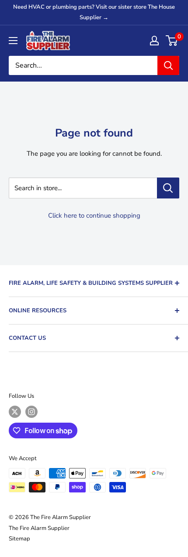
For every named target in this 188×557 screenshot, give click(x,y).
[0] (172, 40)
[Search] (168, 65)
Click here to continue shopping (94, 215)
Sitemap (19, 539)
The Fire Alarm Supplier (39, 528)
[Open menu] (13, 40)
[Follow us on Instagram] (31, 412)
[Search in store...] (168, 188)
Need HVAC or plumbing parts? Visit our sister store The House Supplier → (94, 12)
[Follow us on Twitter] (15, 412)
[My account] (154, 40)
